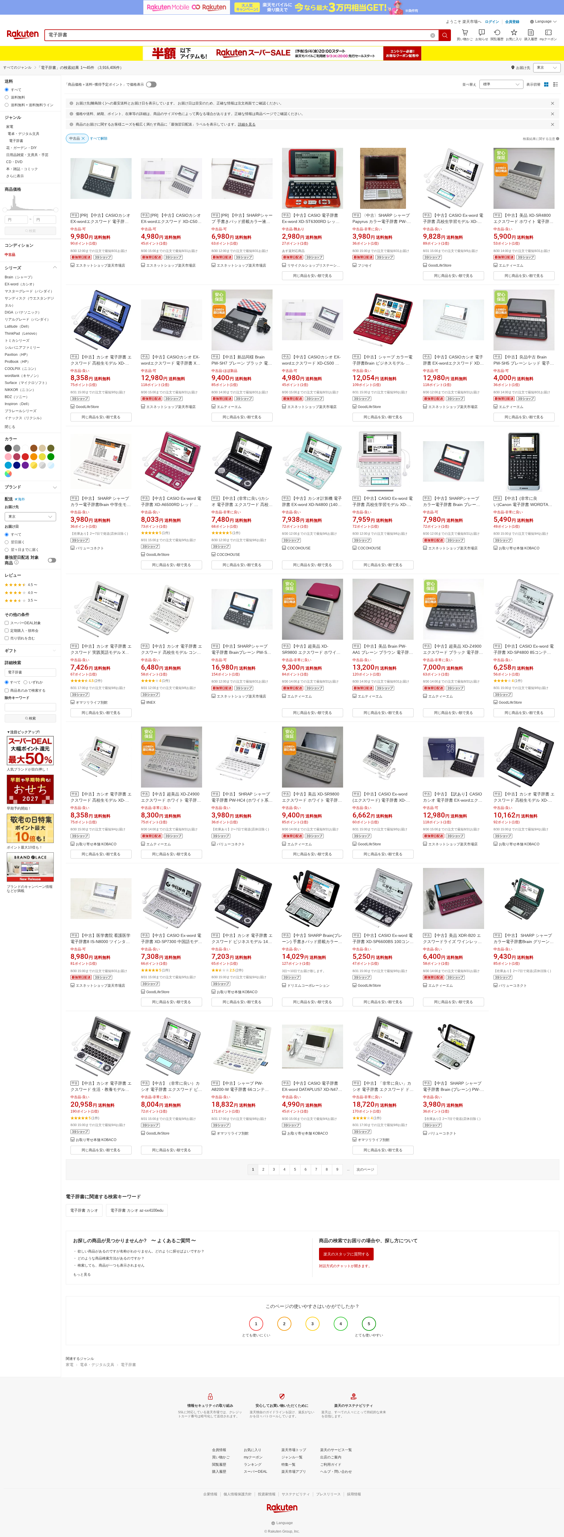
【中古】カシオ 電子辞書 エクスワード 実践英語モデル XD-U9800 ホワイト (101, 652)
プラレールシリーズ (20, 411)
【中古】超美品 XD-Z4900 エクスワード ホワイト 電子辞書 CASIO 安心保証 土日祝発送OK (171, 800)
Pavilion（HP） (17, 355)
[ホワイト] (25, 448)
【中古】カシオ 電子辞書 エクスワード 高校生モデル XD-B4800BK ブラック (524, 800)
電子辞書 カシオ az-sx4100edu (136, 1210)
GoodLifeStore (439, 266)
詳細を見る (247, 124)
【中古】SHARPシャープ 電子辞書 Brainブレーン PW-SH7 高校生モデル (242, 652)
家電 (69, 1364)
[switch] (52, 560)
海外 (21, 499)
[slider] (5, 210)
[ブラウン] (33, 448)
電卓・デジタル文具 (97, 1364)
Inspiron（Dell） (18, 404)
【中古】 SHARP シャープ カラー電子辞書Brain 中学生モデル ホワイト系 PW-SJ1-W (100, 504)
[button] (543, 22)
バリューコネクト (90, 548)
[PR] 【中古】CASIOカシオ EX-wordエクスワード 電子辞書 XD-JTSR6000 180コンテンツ (100, 221)
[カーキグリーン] (50, 448)
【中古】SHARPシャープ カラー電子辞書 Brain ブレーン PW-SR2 (451, 504)
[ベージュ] (42, 448)
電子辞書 (128, 1364)
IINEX (150, 703)
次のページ (365, 1169)
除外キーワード (17, 698)
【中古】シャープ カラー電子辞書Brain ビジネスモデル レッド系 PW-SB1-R (382, 363)
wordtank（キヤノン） (23, 376)
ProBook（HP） (18, 362)
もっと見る (82, 1274)
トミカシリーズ (17, 340)
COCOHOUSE (228, 555)
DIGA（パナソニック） (23, 312)
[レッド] (25, 456)
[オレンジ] (33, 456)
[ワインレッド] (16, 456)
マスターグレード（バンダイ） (29, 291)
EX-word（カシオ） (20, 284)
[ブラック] (8, 448)
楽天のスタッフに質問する (346, 1254)
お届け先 (12, 507)
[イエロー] (42, 456)
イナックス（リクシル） (24, 418)
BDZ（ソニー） (17, 397)
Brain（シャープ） (19, 277)
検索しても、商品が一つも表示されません (111, 1265)
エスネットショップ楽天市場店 (100, 266)
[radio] (7, 90)
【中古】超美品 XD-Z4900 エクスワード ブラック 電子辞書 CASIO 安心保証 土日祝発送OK (453, 652)
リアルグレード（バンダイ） (28, 319)
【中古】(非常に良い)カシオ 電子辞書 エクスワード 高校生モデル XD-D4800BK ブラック (242, 504)
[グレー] (16, 448)
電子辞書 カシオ (84, 1210)
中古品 (10, 255)
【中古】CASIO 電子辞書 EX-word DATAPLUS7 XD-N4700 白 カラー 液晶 (312, 1089)
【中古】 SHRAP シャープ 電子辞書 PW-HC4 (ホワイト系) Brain (241, 800)
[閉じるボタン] (552, 103)
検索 (32, 231)
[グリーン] (50, 456)
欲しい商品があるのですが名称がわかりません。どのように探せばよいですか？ (141, 1251)
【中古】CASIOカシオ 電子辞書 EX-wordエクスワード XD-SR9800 (453, 363)
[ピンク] (8, 456)
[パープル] (25, 465)
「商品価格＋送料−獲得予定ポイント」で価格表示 (104, 84)
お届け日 (12, 527)
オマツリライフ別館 (92, 703)
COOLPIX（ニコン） (21, 369)
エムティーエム (511, 266)
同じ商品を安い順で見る (312, 276)
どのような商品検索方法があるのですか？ (111, 1258)
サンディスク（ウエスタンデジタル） (29, 301)
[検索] (445, 35)
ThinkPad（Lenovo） (22, 333)
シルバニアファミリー (22, 348)
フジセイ (365, 266)
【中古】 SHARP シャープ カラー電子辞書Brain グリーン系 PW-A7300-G (524, 941)
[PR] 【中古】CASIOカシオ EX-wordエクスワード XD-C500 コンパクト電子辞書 (171, 221)
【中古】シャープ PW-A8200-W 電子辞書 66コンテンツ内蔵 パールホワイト (240, 1089)
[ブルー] (8, 465)
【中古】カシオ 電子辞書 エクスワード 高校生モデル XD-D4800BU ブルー (101, 363)
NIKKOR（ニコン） (20, 390)
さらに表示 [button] (15, 176)
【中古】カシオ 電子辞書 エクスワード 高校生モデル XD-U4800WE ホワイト (101, 800)
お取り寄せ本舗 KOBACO (519, 548)
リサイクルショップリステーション (315, 266)
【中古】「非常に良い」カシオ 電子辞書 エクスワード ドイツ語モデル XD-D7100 (383, 1089)
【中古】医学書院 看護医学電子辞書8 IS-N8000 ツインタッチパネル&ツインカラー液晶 (100, 941)
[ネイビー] (16, 465)
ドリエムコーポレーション (308, 986)
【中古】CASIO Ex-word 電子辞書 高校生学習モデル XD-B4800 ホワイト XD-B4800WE (453, 221)
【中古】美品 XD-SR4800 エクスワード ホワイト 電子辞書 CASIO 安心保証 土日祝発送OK (523, 221)
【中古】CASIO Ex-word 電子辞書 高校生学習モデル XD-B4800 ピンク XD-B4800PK (382, 504)
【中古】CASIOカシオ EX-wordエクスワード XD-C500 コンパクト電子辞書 (311, 363)
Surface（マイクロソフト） (27, 383)
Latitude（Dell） (18, 326)
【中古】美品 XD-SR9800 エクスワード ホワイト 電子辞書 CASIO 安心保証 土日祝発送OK (312, 800)
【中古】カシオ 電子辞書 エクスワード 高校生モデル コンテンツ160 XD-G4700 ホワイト (171, 652)
